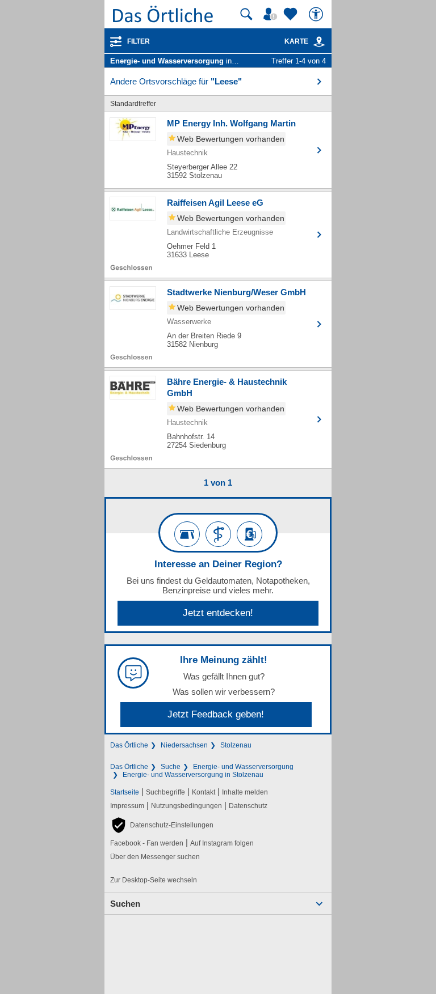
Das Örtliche (129, 745)
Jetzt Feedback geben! (215, 714)
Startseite (124, 792)
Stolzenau (235, 745)
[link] (319, 42)
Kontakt (203, 792)
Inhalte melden (245, 792)
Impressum (127, 806)
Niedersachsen (184, 745)
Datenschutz (248, 806)
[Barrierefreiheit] (317, 14)
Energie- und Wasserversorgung (243, 767)
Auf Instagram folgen (222, 843)
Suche (171, 767)
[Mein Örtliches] (271, 14)
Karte (296, 41)
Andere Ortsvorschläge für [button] (176, 81)
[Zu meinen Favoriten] (291, 14)
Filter (138, 41)
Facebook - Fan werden (146, 843)
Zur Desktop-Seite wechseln (153, 880)
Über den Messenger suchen (155, 857)
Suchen (125, 903)
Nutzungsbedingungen (186, 806)
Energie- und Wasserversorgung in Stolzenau (193, 775)
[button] (161, 825)
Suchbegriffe (165, 792)
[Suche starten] (246, 14)
